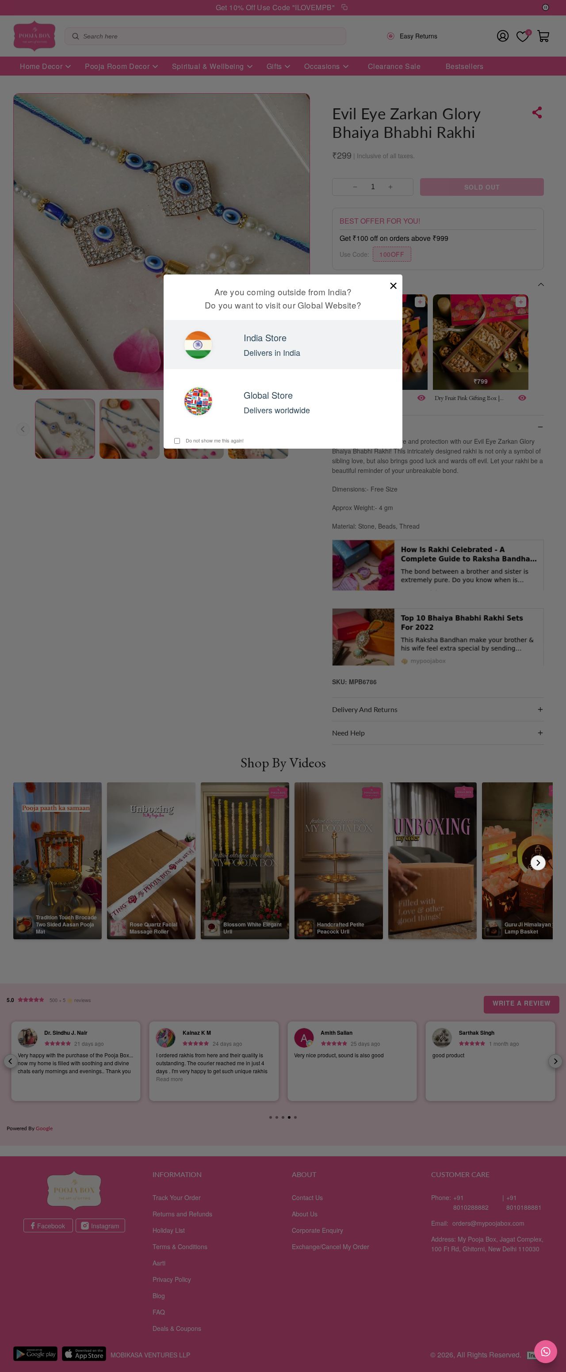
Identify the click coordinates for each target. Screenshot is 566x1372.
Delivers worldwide (277, 409)
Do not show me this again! (214, 440)
